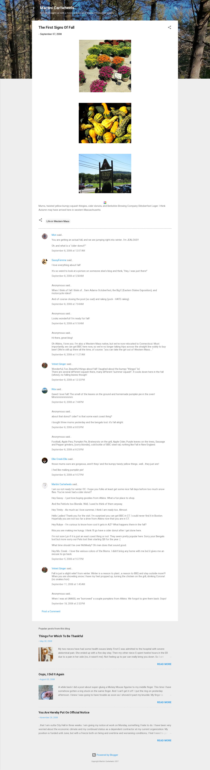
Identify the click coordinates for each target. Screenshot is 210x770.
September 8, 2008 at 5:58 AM (68, 275)
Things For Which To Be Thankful (61, 636)
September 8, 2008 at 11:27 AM (68, 354)
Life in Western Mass (58, 221)
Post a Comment (51, 611)
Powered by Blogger (107, 754)
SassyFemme (59, 260)
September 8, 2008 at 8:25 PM (68, 449)
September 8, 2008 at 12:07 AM (68, 250)
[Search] (176, 9)
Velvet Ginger (59, 364)
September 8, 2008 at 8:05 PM (68, 427)
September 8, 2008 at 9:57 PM (68, 474)
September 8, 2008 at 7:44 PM (68, 402)
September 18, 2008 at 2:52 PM (68, 603)
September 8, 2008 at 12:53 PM (68, 379)
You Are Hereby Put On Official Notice (64, 712)
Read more (164, 664)
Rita (54, 389)
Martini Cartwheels (57, 8)
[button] (169, 27)
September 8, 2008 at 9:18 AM (68, 323)
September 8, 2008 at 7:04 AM (68, 304)
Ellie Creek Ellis (59, 459)
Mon (54, 234)
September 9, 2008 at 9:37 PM (68, 559)
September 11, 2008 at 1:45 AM (68, 584)
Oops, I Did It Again (51, 674)
